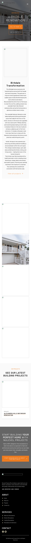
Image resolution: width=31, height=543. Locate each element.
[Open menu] (27, 4)
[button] (15, 218)
